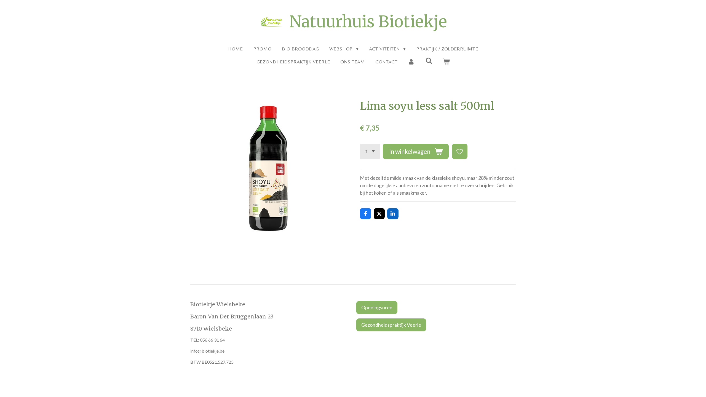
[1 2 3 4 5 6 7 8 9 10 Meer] (370, 151)
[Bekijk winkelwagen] (446, 62)
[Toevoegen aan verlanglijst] (459, 151)
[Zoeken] (428, 61)
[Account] (411, 62)
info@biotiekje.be (207, 350)
